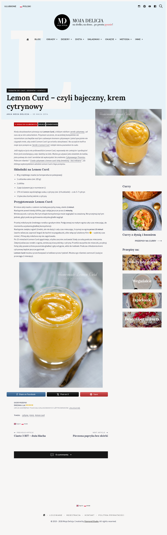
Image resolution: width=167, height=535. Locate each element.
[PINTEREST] (144, 6)
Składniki (94, 39)
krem (31, 415)
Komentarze (52, 124)
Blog (38, 39)
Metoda (124, 39)
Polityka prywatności (111, 515)
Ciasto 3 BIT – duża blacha (30, 436)
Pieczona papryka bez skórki (90, 436)
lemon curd (40, 415)
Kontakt (89, 515)
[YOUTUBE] (149, 6)
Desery (65, 39)
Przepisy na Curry (145, 241)
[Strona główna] (27, 39)
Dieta (78, 39)
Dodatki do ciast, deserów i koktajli (27, 90)
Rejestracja (74, 515)
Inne (138, 39)
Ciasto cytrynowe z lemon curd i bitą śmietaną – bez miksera (55, 160)
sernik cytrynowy (77, 131)
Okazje (109, 39)
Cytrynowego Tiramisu (75, 157)
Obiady (50, 39)
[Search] (161, 6)
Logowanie (55, 515)
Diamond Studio (91, 521)
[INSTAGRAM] (139, 6)
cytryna (25, 415)
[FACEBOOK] (155, 6)
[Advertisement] (84, 69)
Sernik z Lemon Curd (40, 145)
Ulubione (10, 6)
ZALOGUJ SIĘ (74, 408)
